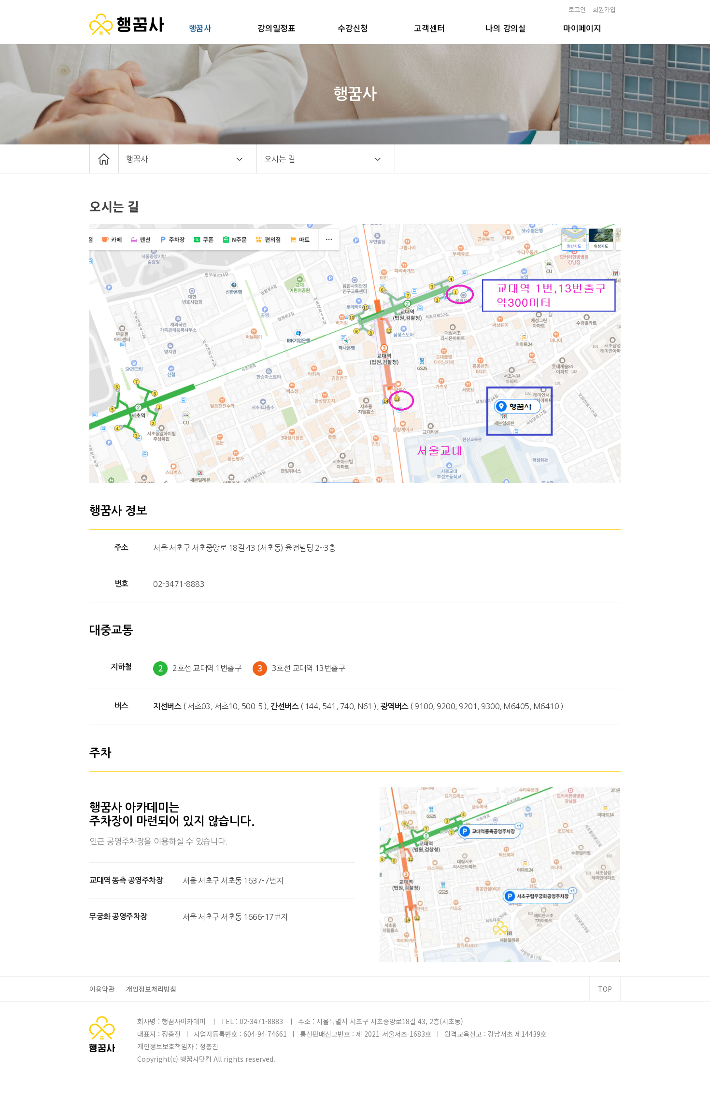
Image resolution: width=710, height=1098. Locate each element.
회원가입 (604, 10)
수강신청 (353, 28)
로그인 (577, 10)
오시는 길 (279, 159)
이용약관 (101, 989)
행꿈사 (200, 28)
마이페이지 (582, 28)
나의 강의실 (505, 28)
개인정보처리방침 (151, 989)
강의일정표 (276, 28)
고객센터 (429, 28)
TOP (605, 989)
